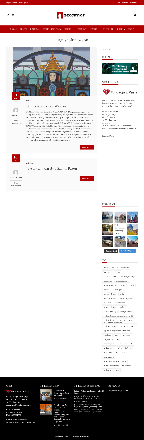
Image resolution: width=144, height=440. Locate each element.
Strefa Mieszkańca (52, 29)
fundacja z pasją (128, 276)
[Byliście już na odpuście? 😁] (132, 217)
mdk (122, 294)
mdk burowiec (110, 298)
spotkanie (127, 335)
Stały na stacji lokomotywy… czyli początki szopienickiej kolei (88, 406)
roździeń (107, 335)
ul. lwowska (121, 353)
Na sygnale (108, 29)
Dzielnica (35, 29)
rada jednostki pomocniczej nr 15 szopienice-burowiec (118, 321)
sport (117, 335)
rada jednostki (126, 311)
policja (123, 307)
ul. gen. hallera (124, 348)
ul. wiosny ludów (111, 366)
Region (13, 29)
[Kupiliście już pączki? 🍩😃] (107, 217)
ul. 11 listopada (126, 344)
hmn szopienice (111, 285)
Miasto (23, 29)
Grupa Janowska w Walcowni (47, 106)
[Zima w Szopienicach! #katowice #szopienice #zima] (107, 241)
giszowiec (108, 281)
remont (124, 326)
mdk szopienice (127, 298)
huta (123, 285)
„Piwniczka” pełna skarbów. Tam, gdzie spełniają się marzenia (88, 411)
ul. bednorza (109, 348)
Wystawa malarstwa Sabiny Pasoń (51, 168)
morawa (107, 303)
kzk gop (118, 290)
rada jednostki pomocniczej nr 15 (118, 316)
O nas (118, 3)
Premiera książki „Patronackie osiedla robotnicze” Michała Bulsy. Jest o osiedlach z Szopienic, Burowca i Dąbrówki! (62, 413)
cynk (118, 272)
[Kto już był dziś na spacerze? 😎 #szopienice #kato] (120, 241)
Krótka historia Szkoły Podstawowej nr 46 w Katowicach (88, 397)
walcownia (127, 366)
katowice (107, 290)
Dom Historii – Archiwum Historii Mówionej (61, 392)
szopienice (108, 339)
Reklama (133, 3)
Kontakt (125, 3)
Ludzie (93, 29)
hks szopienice (122, 281)
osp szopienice (110, 307)
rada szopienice (110, 326)
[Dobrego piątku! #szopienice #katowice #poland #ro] (107, 229)
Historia (68, 29)
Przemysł (82, 29)
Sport (131, 29)
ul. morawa (109, 357)
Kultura (121, 29)
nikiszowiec (120, 303)
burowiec (108, 272)
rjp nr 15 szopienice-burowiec (117, 331)
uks (118, 339)
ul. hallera (108, 353)
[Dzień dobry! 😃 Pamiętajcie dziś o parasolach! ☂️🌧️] (120, 217)
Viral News (73, 436)
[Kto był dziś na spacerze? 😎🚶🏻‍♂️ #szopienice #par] (132, 229)
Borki (106, 268)
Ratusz (84, 401)
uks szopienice (110, 344)
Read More (86, 147)
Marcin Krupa (110, 294)
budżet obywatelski (120, 268)
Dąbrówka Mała (110, 276)
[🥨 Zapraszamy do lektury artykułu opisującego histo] (120, 229)
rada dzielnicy (110, 311)
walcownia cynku (111, 370)
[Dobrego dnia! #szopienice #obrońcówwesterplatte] (132, 241)
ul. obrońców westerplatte (115, 361)
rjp (132, 326)
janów (131, 285)
